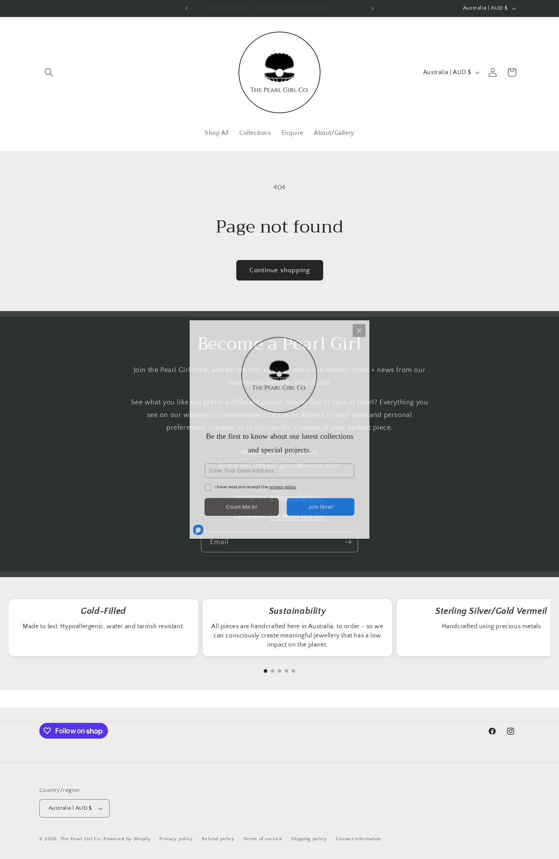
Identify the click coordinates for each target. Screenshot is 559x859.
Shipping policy (309, 839)
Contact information (358, 839)
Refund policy (218, 839)
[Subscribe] (348, 542)
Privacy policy (176, 839)
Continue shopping (279, 270)
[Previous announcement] (186, 8)
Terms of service (263, 839)
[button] (49, 72)
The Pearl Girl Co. (81, 839)
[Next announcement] (372, 8)
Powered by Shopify (127, 839)
